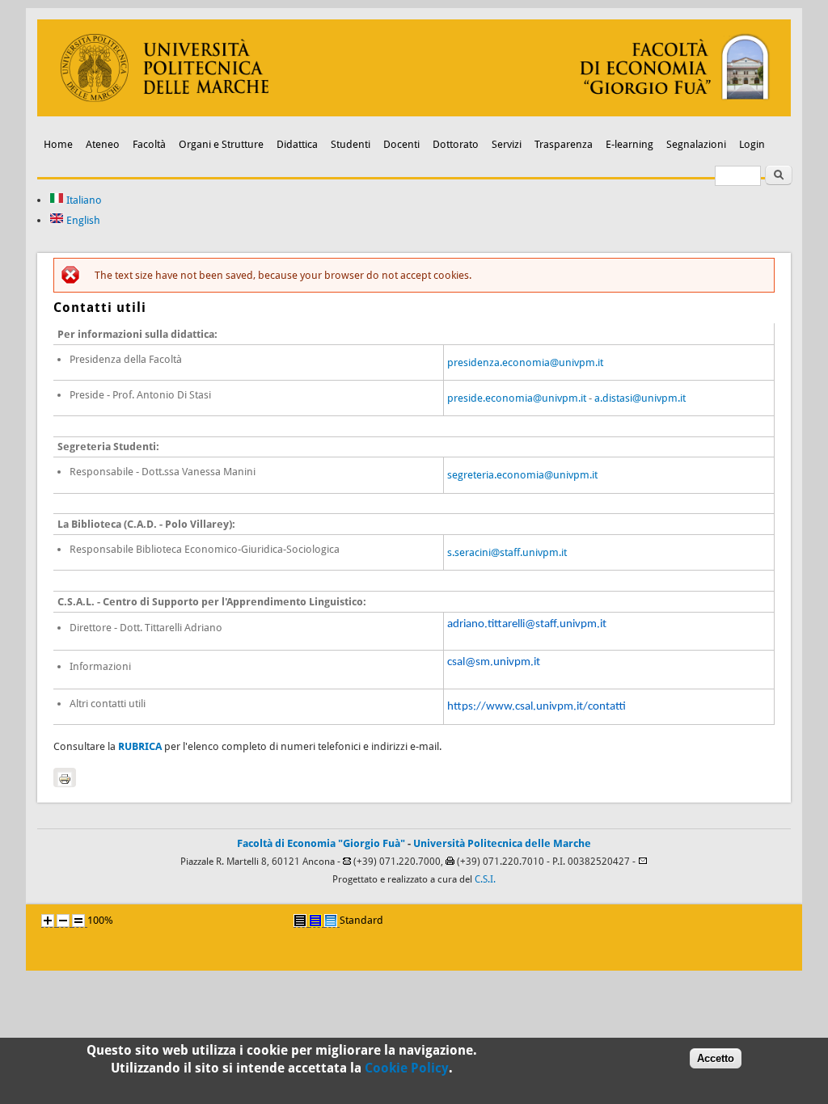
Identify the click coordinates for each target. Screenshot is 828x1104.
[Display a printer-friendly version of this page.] (64, 777)
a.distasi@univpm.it (640, 398)
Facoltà (149, 144)
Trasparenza (563, 144)
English (82, 220)
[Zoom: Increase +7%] (47, 920)
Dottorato (456, 144)
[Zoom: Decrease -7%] (63, 920)
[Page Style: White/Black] (300, 920)
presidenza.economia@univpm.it (525, 362)
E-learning (629, 144)
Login (752, 144)
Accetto (715, 1058)
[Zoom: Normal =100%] (78, 920)
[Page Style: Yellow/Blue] (315, 920)
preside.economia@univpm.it (516, 398)
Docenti (401, 144)
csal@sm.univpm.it (493, 662)
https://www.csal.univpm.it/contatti (536, 707)
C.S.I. (485, 879)
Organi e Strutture (221, 144)
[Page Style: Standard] (330, 920)
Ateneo (103, 144)
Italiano (83, 200)
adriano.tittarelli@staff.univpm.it (526, 624)
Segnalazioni (696, 144)
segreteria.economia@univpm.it (522, 475)
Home (58, 144)
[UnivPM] (413, 113)
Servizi (507, 144)
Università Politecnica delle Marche (502, 843)
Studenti (350, 144)
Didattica (297, 144)
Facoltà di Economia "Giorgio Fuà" (321, 843)
